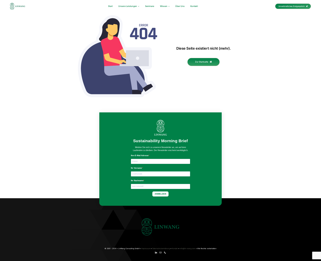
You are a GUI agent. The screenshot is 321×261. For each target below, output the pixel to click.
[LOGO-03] (17, 4)
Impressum (146, 248)
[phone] (165, 252)
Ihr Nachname (137, 180)
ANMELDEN (160, 194)
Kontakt (175, 248)
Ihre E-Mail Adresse (140, 155)
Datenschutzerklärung (161, 248)
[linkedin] (156, 252)
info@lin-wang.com (187, 248)
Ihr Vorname (136, 168)
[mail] (160, 252)
